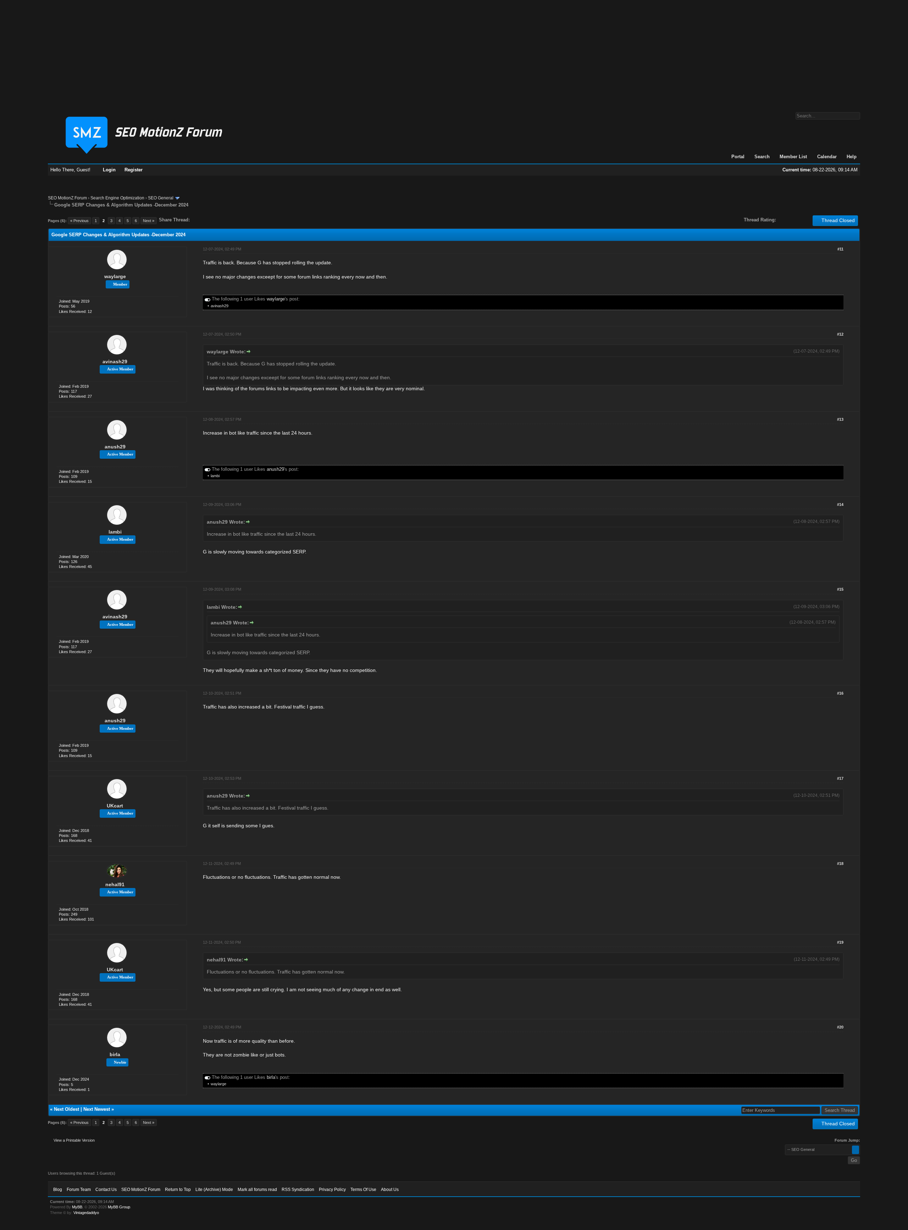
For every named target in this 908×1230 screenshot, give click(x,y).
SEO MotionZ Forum (67, 197)
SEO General (160, 197)
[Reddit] (216, 219)
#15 (840, 589)
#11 (840, 249)
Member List (793, 156)
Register (133, 169)
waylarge (115, 276)
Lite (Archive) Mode (214, 1189)
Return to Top (178, 1189)
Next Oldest (66, 1109)
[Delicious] (211, 219)
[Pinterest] (223, 219)
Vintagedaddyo (86, 1212)
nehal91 (114, 884)
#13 (840, 419)
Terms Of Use (363, 1189)
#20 (840, 1027)
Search (762, 156)
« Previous (79, 221)
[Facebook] (196, 219)
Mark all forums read (257, 1189)
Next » (148, 221)
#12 (840, 334)
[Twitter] (201, 219)
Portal (737, 156)
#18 (840, 863)
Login (109, 169)
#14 (840, 504)
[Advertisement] (454, 52)
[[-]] (207, 299)
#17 (840, 778)
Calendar (827, 156)
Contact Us (106, 1189)
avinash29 (219, 306)
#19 (840, 942)
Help (852, 156)
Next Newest (96, 1109)
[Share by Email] (228, 219)
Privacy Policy (332, 1189)
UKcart (115, 806)
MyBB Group (119, 1207)
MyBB (77, 1207)
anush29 (115, 446)
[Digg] (206, 219)
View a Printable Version (74, 1140)
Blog (57, 1189)
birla (115, 1054)
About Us (390, 1189)
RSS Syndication (298, 1189)
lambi (215, 476)
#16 (840, 693)
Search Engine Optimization (117, 197)
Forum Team (79, 1189)
